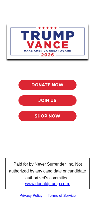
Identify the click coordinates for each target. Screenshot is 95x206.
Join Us (47, 100)
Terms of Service (62, 195)
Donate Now (47, 84)
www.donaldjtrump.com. (47, 183)
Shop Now (47, 116)
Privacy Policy (31, 195)
